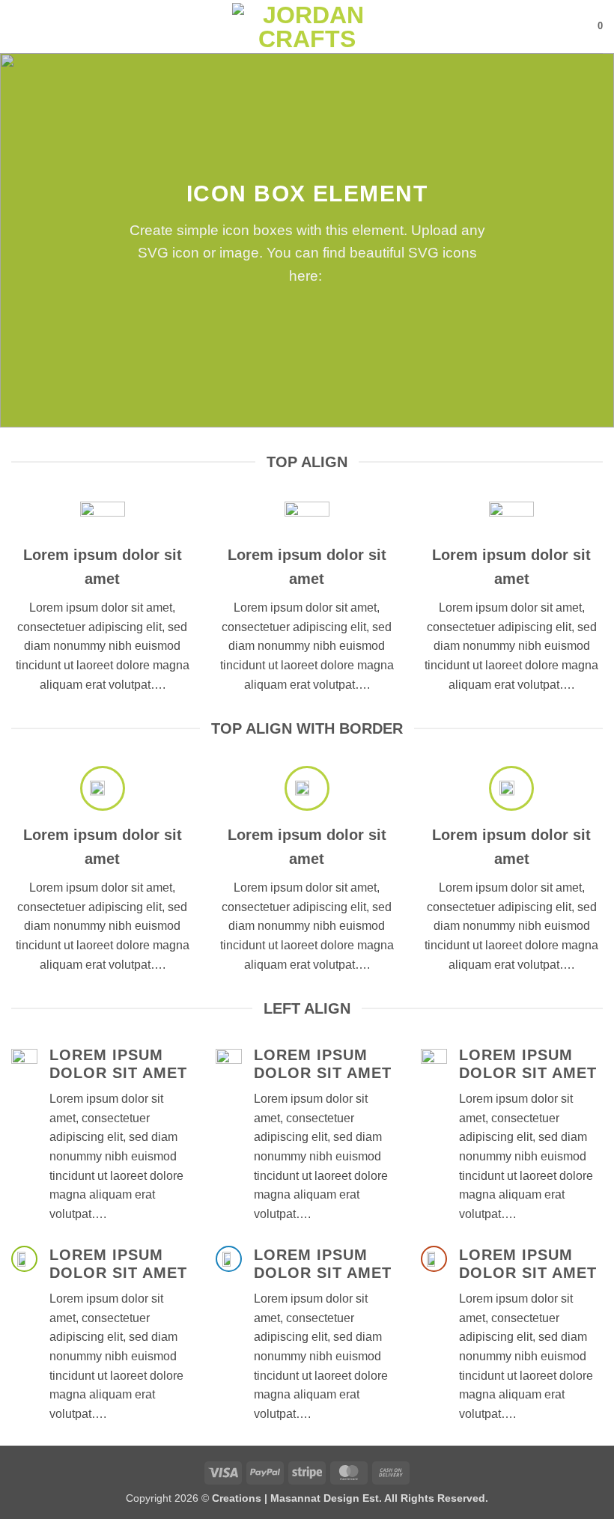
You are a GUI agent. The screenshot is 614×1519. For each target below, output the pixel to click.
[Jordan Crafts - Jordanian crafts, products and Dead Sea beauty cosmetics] (307, 27)
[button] (20, 26)
